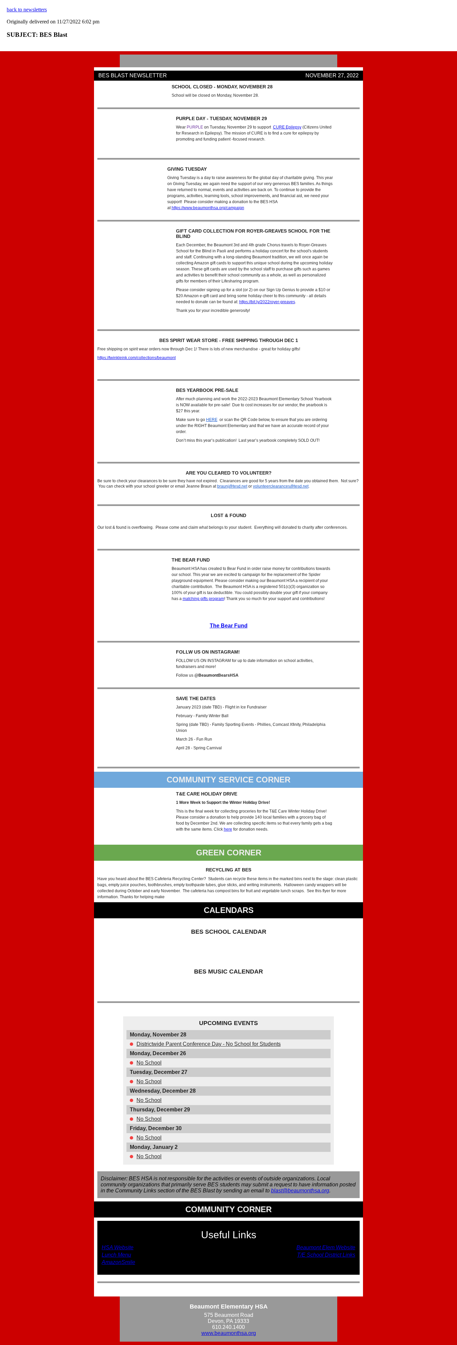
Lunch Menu (116, 1255)
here (228, 829)
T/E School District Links (326, 1255)
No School (149, 1063)
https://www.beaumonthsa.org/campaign (208, 207)
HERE (211, 419)
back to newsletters (27, 9)
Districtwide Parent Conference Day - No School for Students (208, 1044)
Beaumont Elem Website (325, 1247)
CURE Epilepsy (287, 127)
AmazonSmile (118, 1262)
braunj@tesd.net (232, 486)
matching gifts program (203, 598)
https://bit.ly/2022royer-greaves (267, 302)
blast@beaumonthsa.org (300, 1190)
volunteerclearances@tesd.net (280, 486)
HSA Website (117, 1247)
